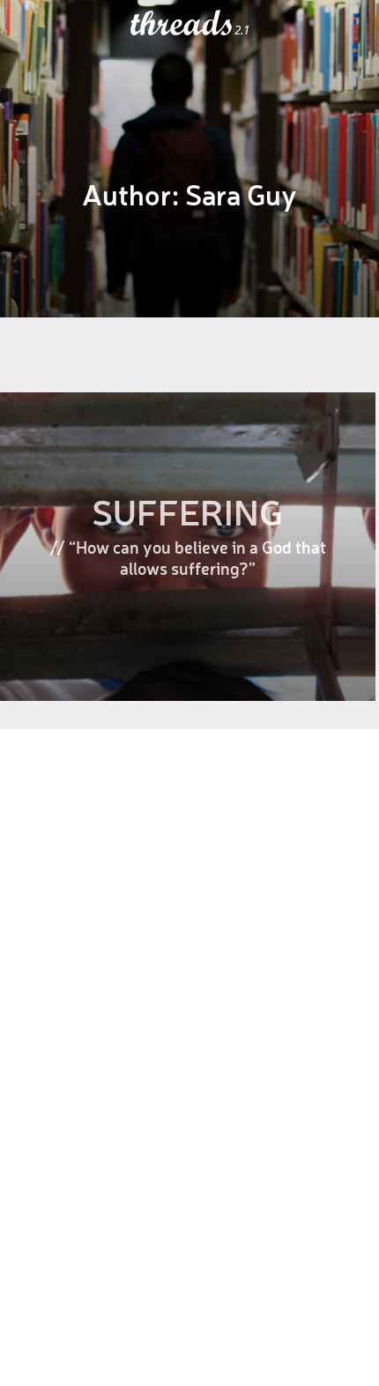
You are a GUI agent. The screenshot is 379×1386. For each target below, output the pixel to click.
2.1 (241, 30)
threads (182, 23)
